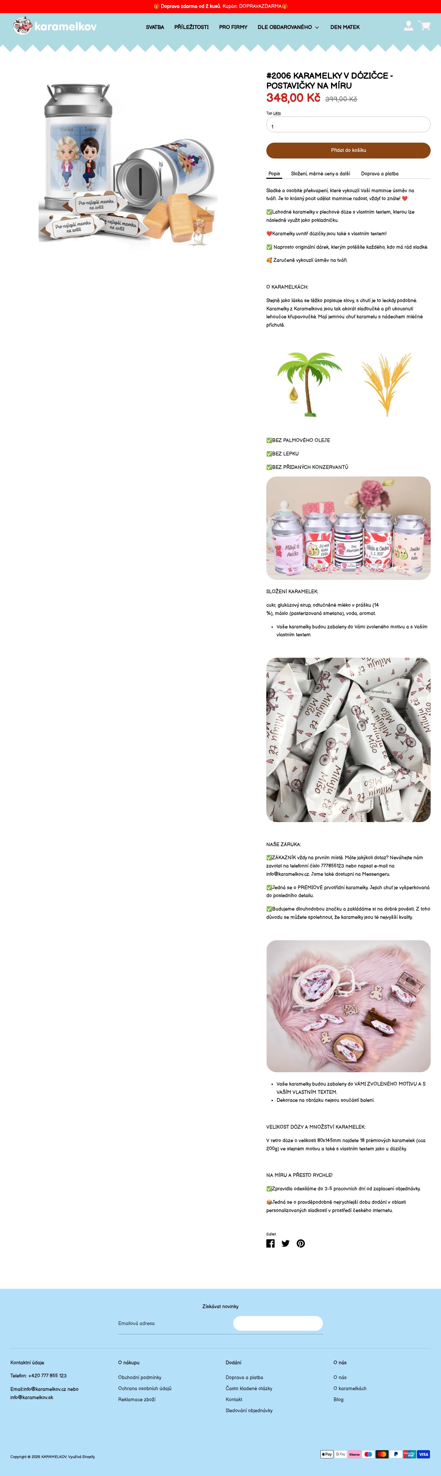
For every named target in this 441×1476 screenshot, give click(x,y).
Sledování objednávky (249, 1411)
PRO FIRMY (233, 27)
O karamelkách (350, 1389)
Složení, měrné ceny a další (320, 174)
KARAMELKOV (53, 1457)
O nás (340, 1378)
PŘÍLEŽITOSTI (191, 27)
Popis (274, 174)
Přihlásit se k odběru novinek (278, 1323)
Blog (338, 1400)
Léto (277, 113)
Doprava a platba (380, 174)
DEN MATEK (345, 27)
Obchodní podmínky (139, 1378)
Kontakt (234, 1400)
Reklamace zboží (136, 1400)
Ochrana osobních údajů (145, 1389)
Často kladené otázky (249, 1389)
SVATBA (155, 27)
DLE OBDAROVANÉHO (285, 27)
